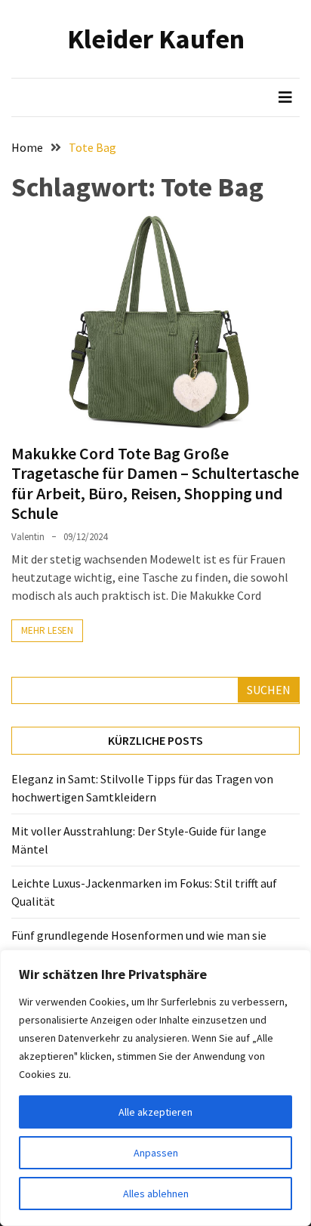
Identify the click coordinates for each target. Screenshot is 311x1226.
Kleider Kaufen (156, 39)
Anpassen (156, 1153)
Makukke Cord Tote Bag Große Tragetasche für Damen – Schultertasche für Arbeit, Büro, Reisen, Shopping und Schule (155, 483)
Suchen (269, 689)
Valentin (28, 536)
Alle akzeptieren (155, 1112)
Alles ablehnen (156, 1193)
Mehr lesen (47, 630)
